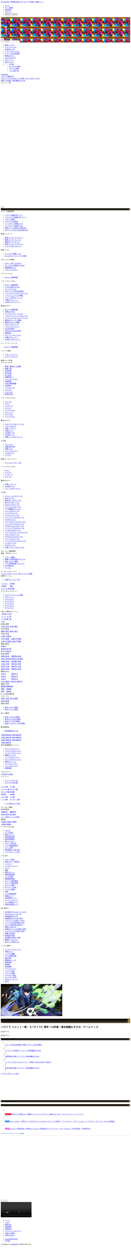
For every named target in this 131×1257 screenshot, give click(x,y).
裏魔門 (8, 691)
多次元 (3, 676)
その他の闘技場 (8, 694)
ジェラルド (9, 392)
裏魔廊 (8, 689)
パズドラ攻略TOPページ (14, 215)
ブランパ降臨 (10, 557)
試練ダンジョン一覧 (12, 579)
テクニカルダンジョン (13, 759)
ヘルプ (7, 1222)
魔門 (2, 691)
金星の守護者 (16, 639)
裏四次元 (14, 679)
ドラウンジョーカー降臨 (14, 295)
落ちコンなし (10, 841)
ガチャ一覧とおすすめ (13, 263)
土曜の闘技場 (16, 740)
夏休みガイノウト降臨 (13, 320)
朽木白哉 (8, 373)
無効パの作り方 (10, 927)
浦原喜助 (8, 381)
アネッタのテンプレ (12, 534)
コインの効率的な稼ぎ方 (14, 925)
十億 (2, 621)
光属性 (3, 824)
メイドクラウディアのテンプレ (16, 532)
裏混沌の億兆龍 (17, 659)
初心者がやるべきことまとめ (15, 912)
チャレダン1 (9, 608)
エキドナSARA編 (11, 782)
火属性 (3, 822)
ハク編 (12, 797)
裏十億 (8, 619)
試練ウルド (9, 449)
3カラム (14, 14)
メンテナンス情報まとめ (14, 226)
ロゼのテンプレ (10, 519)
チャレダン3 (9, 603)
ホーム (7, 5)
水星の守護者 (6, 641)
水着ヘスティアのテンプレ (15, 547)
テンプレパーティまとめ (14, 314)
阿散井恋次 (9, 394)
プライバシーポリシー (13, 1231)
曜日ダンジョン (10, 762)
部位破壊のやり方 (11, 916)
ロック (7, 868)
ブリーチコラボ (10, 47)
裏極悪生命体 (16, 656)
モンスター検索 (14, 66)
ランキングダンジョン (13, 753)
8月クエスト (9, 62)
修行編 (3, 794)
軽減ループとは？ (11, 940)
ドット (3, 616)
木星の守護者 (16, 641)
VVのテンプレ (10, 545)
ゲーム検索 (9, 8)
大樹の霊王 (5, 626)
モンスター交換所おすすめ (15, 265)
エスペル (8, 402)
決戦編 (12, 794)
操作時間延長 (10, 837)
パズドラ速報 (10, 219)
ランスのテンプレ (11, 513)
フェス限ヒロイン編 (12, 803)
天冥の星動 (14, 698)
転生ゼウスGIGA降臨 (13, 719)
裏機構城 (9, 686)
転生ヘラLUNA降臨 (12, 717)
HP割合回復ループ (12, 904)
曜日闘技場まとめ (11, 731)
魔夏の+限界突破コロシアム (15, 559)
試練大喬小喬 (10, 447)
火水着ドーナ (10, 435)
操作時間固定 (10, 839)
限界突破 (8, 962)
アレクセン (9, 444)
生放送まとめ (10, 49)
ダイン (7, 404)
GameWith (13, 1244)
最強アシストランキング (14, 244)
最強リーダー (10, 45)
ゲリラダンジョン (11, 764)
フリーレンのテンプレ (13, 507)
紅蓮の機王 (14, 626)
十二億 (8, 616)
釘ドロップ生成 (10, 887)
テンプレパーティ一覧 (13, 463)
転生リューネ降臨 (11, 709)
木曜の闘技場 (16, 737)
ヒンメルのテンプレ (12, 511)
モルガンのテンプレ (12, 504)
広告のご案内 (10, 1233)
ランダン (8, 568)
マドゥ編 (4, 787)
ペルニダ (8, 390)
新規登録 (8, 10)
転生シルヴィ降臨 (11, 561)
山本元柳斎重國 (10, 383)
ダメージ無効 (10, 885)
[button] (67, 34)
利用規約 (8, 1229)
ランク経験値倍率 (11, 845)
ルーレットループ (11, 900)
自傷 (6, 891)
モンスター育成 (10, 977)
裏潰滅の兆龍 (16, 661)
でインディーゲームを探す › (13, 1133)
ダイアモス (9, 414)
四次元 (3, 679)
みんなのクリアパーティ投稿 (15, 256)
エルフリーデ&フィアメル (14, 424)
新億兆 (3, 646)
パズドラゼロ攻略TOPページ (15, 217)
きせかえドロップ (11, 979)
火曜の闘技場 (16, 735)
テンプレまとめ (10, 289)
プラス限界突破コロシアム (15, 563)
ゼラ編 (12, 787)
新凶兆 (3, 649)
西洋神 (12, 589)
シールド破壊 (10, 889)
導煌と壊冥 (5, 698)
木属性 (14, 822)
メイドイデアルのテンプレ (15, 528)
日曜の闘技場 (6, 742)
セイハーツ (9, 412)
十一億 (3, 619)
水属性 (8, 822)
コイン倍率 (9, 848)
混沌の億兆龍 (6, 659)
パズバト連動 (10, 973)
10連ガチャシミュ (11, 300)
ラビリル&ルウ (10, 426)
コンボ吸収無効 (10, 894)
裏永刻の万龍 (16, 664)
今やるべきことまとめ (13, 914)
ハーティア (9, 406)
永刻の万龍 (5, 664)
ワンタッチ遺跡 (26, 574)
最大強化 (8, 958)
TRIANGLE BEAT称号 (13, 331)
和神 (11, 586)
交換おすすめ (10, 312)
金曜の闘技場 (6, 740)
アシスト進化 (15, 817)
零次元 (3, 674)
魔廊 (2, 689)
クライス (8, 408)
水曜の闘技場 (6, 737)
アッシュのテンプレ (12, 539)
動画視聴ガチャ (10, 268)
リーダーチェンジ (11, 866)
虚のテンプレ (10, 498)
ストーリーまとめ (11, 780)
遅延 (6, 870)
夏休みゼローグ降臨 (12, 322)
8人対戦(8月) (9, 565)
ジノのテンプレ (10, 543)
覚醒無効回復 (10, 874)
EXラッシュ (9, 60)
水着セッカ (9, 430)
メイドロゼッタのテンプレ (15, 524)
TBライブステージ (12, 324)
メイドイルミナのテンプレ (15, 517)
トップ (7, 1220)
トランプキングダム (12, 51)
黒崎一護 (8, 368)
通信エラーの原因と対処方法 (15, 228)
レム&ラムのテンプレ (13, 530)
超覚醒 (7, 964)
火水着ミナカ (10, 433)
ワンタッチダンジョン (13, 751)
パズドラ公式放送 (11, 221)
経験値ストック (10, 960)
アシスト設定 (10, 971)
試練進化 (4, 812)
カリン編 (4, 797)
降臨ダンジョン (10, 755)
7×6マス (8, 830)
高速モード (9, 951)
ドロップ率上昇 (10, 843)
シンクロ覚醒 (10, 954)
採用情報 (8, 1227)
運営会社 (8, 1224)
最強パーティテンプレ (13, 240)
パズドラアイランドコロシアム (16, 316)
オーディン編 (15, 799)
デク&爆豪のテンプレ (13, 509)
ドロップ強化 (10, 859)
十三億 (8, 614)
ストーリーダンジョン (13, 335)
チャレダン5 (9, 599)
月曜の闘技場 (6, 735)
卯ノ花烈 (8, 375)
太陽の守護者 (6, 636)
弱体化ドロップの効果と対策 (15, 929)
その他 (11, 64)
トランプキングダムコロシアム (16, 293)
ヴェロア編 (14, 789)
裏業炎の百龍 (16, 669)
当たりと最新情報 (11, 277)
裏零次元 (14, 674)
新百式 (8, 651)
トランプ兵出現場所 (12, 53)
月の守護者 (5, 639)
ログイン (8, 12)
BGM (7, 981)
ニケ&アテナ (9, 453)
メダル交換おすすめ (12, 287)
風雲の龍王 (14, 631)
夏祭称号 (8, 333)
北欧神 (12, 584)
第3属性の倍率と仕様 (12, 937)
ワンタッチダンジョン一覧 (10, 574)
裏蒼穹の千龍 (16, 666)
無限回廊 (8, 768)
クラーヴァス (10, 417)
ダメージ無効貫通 (11, 883)
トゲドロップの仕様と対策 (15, 931)
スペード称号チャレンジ (14, 298)
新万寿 (8, 649)
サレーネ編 (5, 792)
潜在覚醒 (8, 966)
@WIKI (7, 1241)
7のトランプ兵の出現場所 (14, 291)
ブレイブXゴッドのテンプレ (15, 522)
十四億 (3, 614)
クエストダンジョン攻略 (14, 595)
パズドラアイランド (12, 326)
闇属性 (8, 824)
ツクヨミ (8, 455)
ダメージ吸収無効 (11, 881)
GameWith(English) (11, 1239)
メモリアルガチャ (11, 270)
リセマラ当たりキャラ (13, 246)
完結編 (12, 792)
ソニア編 (4, 799)
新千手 (3, 651)
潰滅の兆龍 (5, 661)
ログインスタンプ (11, 357)
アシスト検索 (14, 68)
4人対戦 (10, 774)
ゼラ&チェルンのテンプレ (14, 526)
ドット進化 (5, 817)
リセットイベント (11, 354)
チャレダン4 (9, 601)
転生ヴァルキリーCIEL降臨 (15, 723)
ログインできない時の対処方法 (16, 230)
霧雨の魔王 (5, 631)
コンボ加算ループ (11, 902)
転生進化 (13, 814)
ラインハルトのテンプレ (14, 496)
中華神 (3, 586)
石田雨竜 (8, 370)
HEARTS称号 (10, 329)
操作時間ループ (10, 898)
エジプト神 (5, 589)
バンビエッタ (10, 388)
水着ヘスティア (10, 428)
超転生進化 (5, 814)
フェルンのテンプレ (12, 515)
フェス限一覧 (14, 71)
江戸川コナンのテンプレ (14, 537)
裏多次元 (14, 676)
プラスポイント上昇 (12, 852)
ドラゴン (4, 584)
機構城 (3, 686)
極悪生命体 (5, 656)
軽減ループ (9, 896)
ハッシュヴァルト (11, 379)
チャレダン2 (9, 606)
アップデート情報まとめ (14, 224)
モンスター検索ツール (13, 254)
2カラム (8, 14)
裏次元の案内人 (17, 681)
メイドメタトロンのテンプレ (15, 541)
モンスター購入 (10, 975)
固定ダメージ (10, 835)
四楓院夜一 (9, 377)
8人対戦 (4, 774)
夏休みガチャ (10, 56)
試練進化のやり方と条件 (14, 918)
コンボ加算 (9, 833)
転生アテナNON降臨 (12, 721)
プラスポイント (10, 969)
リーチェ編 (5, 789)
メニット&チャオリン (13, 488)
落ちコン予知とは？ (12, 942)
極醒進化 (13, 812)
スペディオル (10, 410)
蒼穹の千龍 (5, 666)
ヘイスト (8, 864)
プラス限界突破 (10, 956)
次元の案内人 (6, 681)
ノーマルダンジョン (12, 757)
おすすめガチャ (10, 58)
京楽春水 (8, 385)
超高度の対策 (10, 935)
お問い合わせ (10, 1235)
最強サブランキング (12, 242)
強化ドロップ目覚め (12, 862)
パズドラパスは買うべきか (15, 920)
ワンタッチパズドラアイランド (16, 318)
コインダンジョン (11, 766)
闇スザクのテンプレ (12, 502)
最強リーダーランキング (14, 237)
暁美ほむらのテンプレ (13, 500)
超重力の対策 (10, 933)
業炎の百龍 (5, 669)
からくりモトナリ (11, 451)
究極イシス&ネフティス (14, 437)
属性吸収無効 (10, 879)
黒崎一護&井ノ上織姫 (13, 366)
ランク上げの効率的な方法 (15, 923)
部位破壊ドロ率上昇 (12, 850)
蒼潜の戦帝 (5, 701)
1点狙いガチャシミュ (12, 302)
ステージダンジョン (12, 749)
